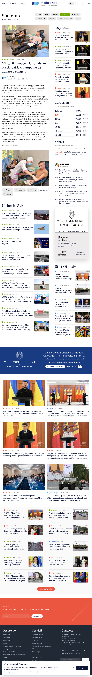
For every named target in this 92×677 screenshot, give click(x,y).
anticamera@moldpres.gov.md (75, 642)
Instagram (21, 190)
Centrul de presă (37, 643)
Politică (55, 14)
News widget (36, 652)
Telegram (9, 194)
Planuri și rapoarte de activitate (12, 646)
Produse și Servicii (37, 634)
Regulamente (6, 657)
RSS (33, 654)
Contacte (5, 660)
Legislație (5, 643)
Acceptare (82, 668)
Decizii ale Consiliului (9, 652)
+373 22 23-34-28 (69, 638)
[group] (72, 37)
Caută (85, 659)
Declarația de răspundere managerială (14, 654)
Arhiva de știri (36, 649)
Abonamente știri (37, 637)
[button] (86, 42)
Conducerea (6, 637)
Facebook (9, 190)
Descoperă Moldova (65, 19)
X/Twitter (33, 190)
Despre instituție (7, 634)
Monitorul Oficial (37, 657)
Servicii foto (35, 640)
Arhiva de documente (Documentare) (43, 646)
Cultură (51, 19)
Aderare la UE (40, 19)
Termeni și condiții (37, 660)
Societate (12, 16)
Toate (38, 14)
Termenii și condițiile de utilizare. (41, 672)
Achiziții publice (7, 649)
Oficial (47, 14)
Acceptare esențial (69, 668)
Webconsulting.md (74, 653)
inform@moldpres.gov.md (73, 645)
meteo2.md (70, 145)
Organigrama (6, 640)
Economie (75, 14)
